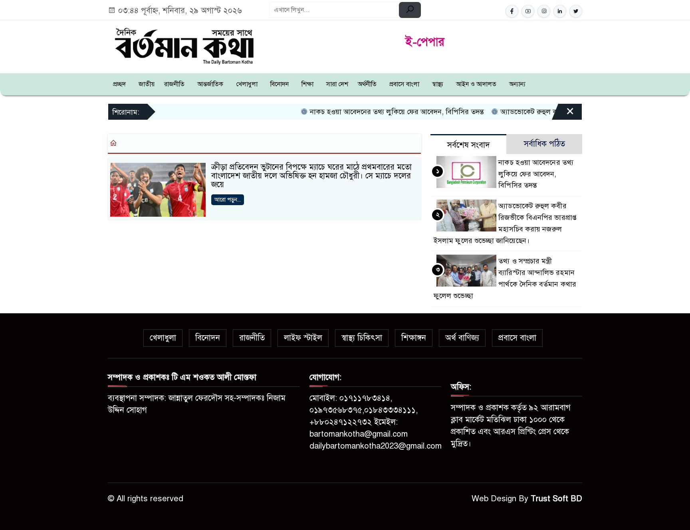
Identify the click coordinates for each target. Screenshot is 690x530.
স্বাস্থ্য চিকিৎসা (361, 338)
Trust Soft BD (556, 499)
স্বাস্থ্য (437, 84)
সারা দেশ (337, 84)
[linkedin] (559, 11)
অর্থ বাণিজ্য (462, 338)
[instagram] (543, 11)
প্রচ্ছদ (119, 84)
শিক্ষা (307, 84)
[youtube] (527, 11)
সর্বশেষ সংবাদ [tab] (468, 145)
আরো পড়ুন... (227, 199)
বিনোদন (279, 84)
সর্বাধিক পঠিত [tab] (544, 144)
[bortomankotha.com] (184, 45)
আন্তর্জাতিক (210, 84)
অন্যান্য (517, 84)
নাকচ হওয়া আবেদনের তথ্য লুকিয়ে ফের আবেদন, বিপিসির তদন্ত (378, 111)
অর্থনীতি (367, 84)
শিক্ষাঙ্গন (413, 338)
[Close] (563, 114)
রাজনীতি (174, 84)
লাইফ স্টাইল (303, 338)
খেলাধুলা (247, 84)
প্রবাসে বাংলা (404, 84)
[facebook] (512, 11)
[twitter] (575, 11)
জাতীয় (147, 84)
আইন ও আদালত (476, 84)
